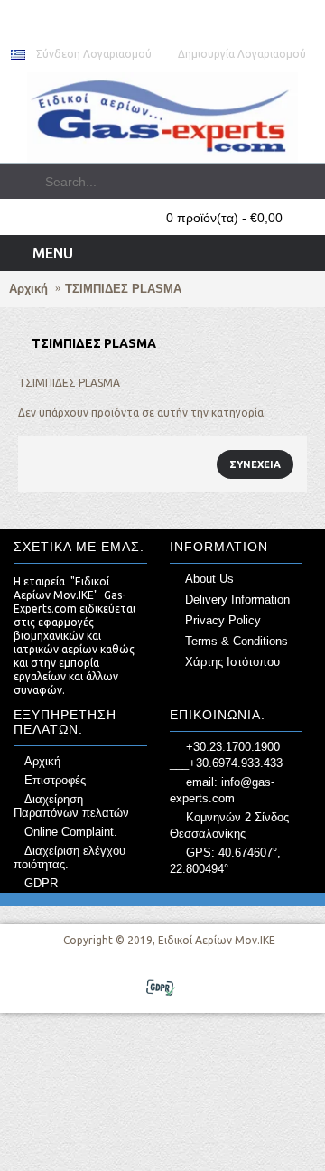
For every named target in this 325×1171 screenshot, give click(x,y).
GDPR (41, 883)
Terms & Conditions (236, 641)
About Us (209, 579)
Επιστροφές (55, 780)
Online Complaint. (70, 831)
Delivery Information (237, 599)
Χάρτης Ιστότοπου (232, 662)
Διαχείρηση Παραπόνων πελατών (71, 806)
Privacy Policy (223, 620)
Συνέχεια (255, 464)
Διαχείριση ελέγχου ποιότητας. (69, 857)
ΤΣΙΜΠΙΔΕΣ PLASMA (123, 288)
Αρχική (28, 288)
